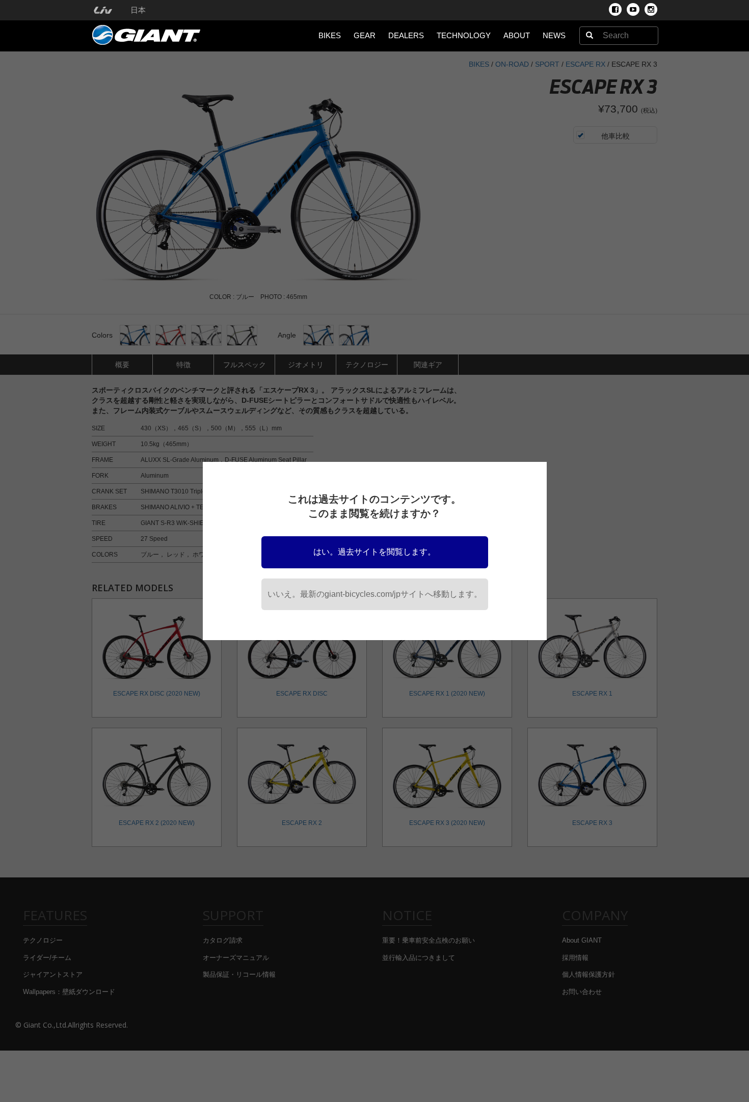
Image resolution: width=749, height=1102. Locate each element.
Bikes (329, 35)
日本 (138, 10)
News (554, 35)
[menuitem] (103, 10)
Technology (464, 35)
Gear (365, 35)
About (516, 35)
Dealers (406, 35)
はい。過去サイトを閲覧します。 (374, 551)
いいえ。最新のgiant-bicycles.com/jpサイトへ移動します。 (375, 594)
